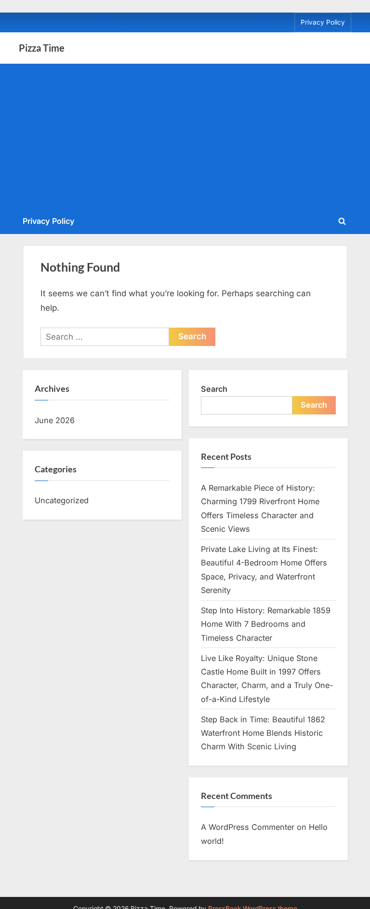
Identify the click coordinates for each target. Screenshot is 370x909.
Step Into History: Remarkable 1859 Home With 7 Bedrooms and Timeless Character (265, 624)
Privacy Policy (323, 22)
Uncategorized (62, 500)
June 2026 (55, 420)
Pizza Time (42, 48)
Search (214, 389)
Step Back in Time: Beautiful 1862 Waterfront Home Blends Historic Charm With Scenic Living (263, 733)
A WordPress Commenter (247, 827)
